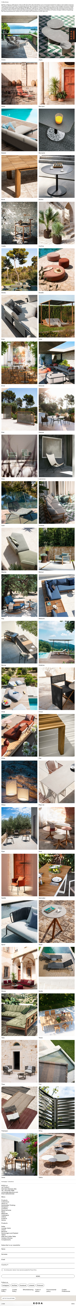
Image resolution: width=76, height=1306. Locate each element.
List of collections (8, 1298)
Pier (40, 758)
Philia (3, 758)
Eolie (40, 339)
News (3, 1212)
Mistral (41, 572)
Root (40, 851)
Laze (3, 525)
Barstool (4, 1231)
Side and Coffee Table (8, 1236)
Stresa (3, 991)
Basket (3, 153)
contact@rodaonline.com (9, 1192)
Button (41, 199)
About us (4, 1203)
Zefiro (41, 1177)
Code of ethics (38, 1290)
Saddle (3, 898)
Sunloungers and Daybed (9, 1233)
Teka (2, 1038)
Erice (3, 386)
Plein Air (41, 805)
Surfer (41, 991)
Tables (3, 1235)
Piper (3, 851)
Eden (3, 339)
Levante (41, 525)
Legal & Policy (3, 1290)
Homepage (4, 1181)
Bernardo (42, 153)
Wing (40, 1131)
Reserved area (6, 1210)
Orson (41, 712)
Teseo (41, 1038)
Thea (3, 1084)
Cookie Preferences (66, 1290)
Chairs (3, 1230)
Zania (3, 1177)
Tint (40, 1084)
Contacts (4, 1208)
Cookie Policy (14, 1290)
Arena (3, 60)
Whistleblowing (28, 1290)
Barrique (41, 106)
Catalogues (5, 1215)
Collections (5, 1202)
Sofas (3, 1226)
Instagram (5, 1285)
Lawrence (42, 479)
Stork (40, 945)
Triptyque (4, 1131)
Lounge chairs (6, 1228)
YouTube (14, 1285)
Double (41, 293)
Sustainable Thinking (8, 1205)
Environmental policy (51, 1290)
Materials (4, 1213)
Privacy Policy (33, 1270)
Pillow (3, 805)
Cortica (41, 246)
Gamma (41, 432)
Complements (6, 1240)
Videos (3, 1217)
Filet (2, 432)
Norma (3, 665)
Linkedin (31, 1285)
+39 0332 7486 (9, 1190)
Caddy (3, 246)
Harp (3, 479)
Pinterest (40, 1285)
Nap (2, 619)
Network (42, 619)
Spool (3, 945)
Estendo (41, 386)
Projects (4, 1218)
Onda (3, 712)
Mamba (3, 572)
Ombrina (41, 665)
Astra (3, 106)
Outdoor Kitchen (7, 1238)
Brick (3, 199)
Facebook (23, 1285)
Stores (3, 1220)
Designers (4, 1207)
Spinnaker (42, 898)
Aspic (41, 60)
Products (4, 1200)
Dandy (3, 293)
